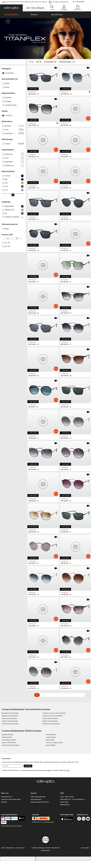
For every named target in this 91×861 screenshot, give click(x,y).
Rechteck (8, 126)
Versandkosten (36, 799)
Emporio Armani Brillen (10, 745)
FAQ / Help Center (67, 797)
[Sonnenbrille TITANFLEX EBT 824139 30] (43, 358)
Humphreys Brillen (9, 740)
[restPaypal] (14, 818)
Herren (7, 87)
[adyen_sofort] (3, 822)
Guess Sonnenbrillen (50, 718)
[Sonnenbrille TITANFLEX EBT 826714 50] (43, 170)
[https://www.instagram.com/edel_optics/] (83, 819)
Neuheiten (8, 97)
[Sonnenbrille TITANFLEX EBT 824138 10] (43, 483)
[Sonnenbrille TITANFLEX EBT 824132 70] (43, 76)
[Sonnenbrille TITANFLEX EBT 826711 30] (43, 389)
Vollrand (7, 144)
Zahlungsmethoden (38, 797)
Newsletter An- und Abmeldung (72, 799)
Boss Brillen (50, 740)
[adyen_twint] (21, 818)
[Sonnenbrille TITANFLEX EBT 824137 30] (43, 640)
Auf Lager (8, 101)
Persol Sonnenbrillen (9, 718)
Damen (7, 83)
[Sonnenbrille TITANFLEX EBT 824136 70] (43, 233)
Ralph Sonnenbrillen (50, 721)
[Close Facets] (13, 61)
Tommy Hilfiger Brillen (54, 742)
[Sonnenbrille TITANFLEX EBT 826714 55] (43, 139)
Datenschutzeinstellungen (11, 799)
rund (6, 158)
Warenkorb (77, 9)
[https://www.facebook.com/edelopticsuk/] (79, 819)
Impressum (20, 848)
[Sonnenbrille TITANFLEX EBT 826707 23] (43, 671)
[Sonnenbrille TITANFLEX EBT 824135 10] (43, 202)
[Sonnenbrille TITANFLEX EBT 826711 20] (43, 546)
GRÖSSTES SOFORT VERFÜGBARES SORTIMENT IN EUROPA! (26, 2)
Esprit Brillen (51, 745)
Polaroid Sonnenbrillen (10, 724)
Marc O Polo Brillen (9, 742)
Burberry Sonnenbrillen (51, 724)
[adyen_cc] (2, 818)
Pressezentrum (6, 797)
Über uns (5, 793)
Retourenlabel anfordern (40, 802)
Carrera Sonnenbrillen (10, 721)
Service (34, 793)
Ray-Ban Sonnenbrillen (10, 713)
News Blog (64, 802)
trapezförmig (9, 165)
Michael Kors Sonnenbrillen (53, 716)
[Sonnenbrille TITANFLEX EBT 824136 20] (43, 514)
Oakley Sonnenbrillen (10, 716)
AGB (2, 848)
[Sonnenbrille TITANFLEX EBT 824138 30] (43, 295)
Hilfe (62, 793)
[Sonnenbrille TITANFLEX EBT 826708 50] (43, 452)
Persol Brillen (51, 734)
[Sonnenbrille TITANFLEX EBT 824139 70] (43, 421)
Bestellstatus (65, 805)
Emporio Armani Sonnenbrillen (54, 713)
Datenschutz (10, 848)
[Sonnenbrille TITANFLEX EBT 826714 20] (43, 264)
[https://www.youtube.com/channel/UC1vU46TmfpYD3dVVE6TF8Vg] (88, 819)
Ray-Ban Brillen (7, 734)
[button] (11, 7)
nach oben (85, 848)
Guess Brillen (51, 737)
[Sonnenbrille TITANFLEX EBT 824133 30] (43, 327)
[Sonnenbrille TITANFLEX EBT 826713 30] (43, 608)
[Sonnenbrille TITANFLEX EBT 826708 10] (43, 108)
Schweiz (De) (80, 1)
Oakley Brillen (7, 737)
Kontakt (4, 802)
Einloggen (64, 9)
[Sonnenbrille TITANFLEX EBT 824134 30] (43, 577)
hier (68, 770)
